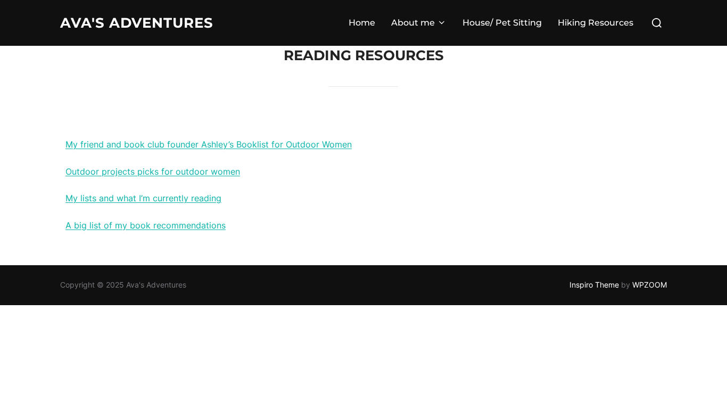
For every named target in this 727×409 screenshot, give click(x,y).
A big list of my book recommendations (145, 225)
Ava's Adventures (136, 22)
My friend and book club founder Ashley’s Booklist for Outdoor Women (208, 144)
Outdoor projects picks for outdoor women (152, 171)
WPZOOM (649, 284)
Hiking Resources (595, 23)
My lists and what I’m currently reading (143, 198)
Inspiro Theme (594, 284)
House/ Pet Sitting (502, 23)
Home (362, 23)
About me (413, 23)
